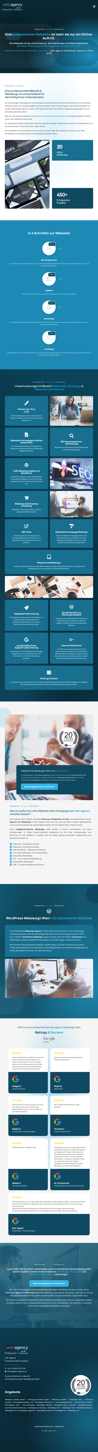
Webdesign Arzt (73, 1410)
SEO (32, 1402)
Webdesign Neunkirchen (44, 1402)
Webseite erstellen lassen (15, 1399)
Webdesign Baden (85, 1405)
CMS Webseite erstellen (83, 1402)
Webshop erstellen (59, 1399)
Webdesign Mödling (44, 1405)
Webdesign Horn (54, 1408)
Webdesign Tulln (68, 1408)
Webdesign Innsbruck (45, 1410)
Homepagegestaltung (63, 1402)
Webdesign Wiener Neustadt (65, 1405)
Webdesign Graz (11, 1410)
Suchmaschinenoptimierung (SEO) (51, 116)
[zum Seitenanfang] (95, 1434)
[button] (94, 6)
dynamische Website (34, 945)
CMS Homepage (28, 1405)
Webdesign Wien (75, 1399)
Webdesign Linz (60, 1410)
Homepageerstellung (21, 1402)
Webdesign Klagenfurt (27, 1410)
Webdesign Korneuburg (37, 1408)
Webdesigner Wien (12, 1405)
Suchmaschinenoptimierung (15, 1408)
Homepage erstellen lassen (38, 1399)
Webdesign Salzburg (84, 1408)
